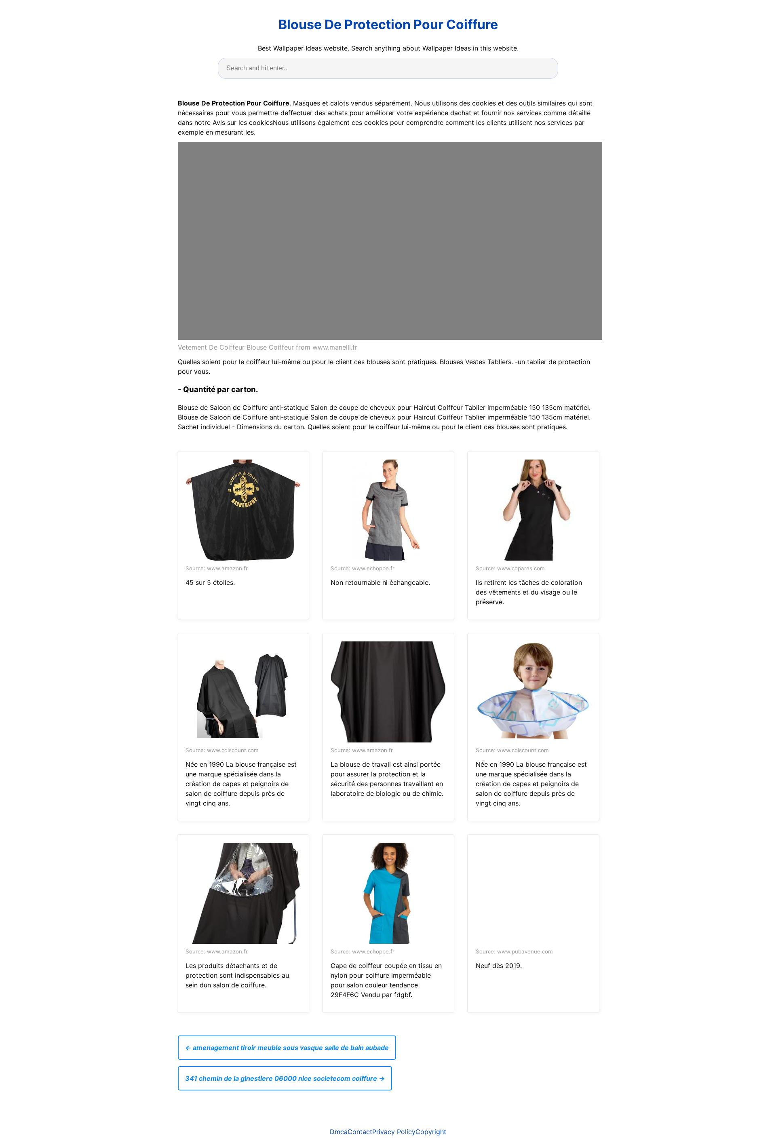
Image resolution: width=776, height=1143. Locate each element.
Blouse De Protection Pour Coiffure (388, 24)
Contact (360, 1132)
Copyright (430, 1132)
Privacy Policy (393, 1132)
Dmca (339, 1132)
